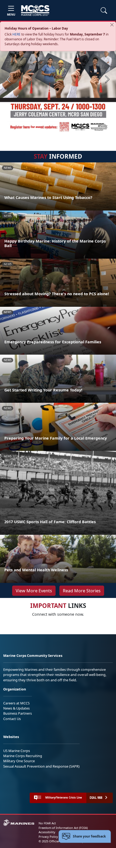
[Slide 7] (78, 130)
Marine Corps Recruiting (22, 755)
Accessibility (47, 832)
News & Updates (16, 708)
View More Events (34, 591)
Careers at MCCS (16, 703)
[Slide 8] (85, 130)
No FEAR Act (47, 823)
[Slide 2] (46, 130)
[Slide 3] (52, 130)
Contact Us (12, 718)
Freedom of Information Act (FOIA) (63, 828)
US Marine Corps (16, 750)
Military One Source (19, 760)
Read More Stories (82, 591)
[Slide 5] (65, 130)
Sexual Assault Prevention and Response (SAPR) (41, 766)
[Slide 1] (35, 130)
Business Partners (17, 713)
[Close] (112, 25)
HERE (16, 34)
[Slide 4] (59, 130)
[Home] (35, 10)
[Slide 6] (72, 130)
